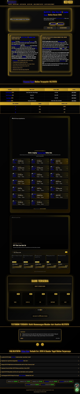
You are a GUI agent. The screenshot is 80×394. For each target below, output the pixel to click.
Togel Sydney (8, 98)
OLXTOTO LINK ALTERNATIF (49, 4)
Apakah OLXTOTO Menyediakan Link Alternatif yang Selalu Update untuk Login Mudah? (17, 371)
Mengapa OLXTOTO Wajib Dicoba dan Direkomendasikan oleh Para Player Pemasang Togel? (17, 364)
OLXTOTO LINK (29, 4)
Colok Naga (57, 48)
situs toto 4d (27, 41)
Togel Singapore (9, 92)
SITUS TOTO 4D (24, 37)
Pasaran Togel (15, 60)
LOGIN (66, 1)
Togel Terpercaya (22, 375)
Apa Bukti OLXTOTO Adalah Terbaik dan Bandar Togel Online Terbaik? (16, 357)
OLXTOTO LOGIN (16, 4)
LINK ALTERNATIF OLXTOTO (38, 4)
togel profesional (61, 41)
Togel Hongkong (9, 95)
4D (68, 47)
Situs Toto (58, 18)
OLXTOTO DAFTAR (23, 4)
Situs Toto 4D (56, 12)
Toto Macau (8, 100)
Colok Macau (52, 48)
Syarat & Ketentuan (36, 391)
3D (42, 48)
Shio (63, 48)
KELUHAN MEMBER (63, 27)
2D (44, 48)
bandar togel (32, 41)
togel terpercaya (62, 61)
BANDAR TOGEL (32, 37)
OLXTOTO (10, 4)
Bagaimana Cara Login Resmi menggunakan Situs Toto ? (14, 360)
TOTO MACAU (47, 381)
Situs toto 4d (34, 47)
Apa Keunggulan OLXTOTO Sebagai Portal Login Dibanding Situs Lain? (17, 375)
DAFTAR (70, 1)
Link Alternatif (20, 360)
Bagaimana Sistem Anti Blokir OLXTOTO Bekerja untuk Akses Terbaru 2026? (15, 368)
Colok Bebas (47, 48)
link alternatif (22, 41)
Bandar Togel (62, 18)
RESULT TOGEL (50, 27)
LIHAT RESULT (74, 92)
